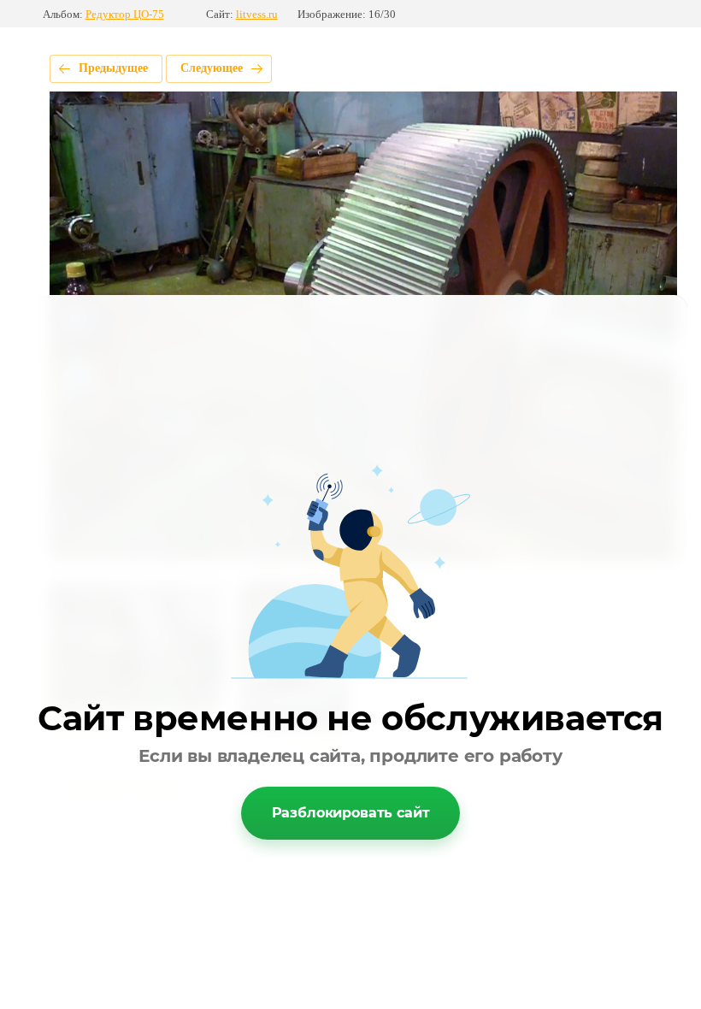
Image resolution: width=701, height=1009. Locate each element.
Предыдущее (113, 68)
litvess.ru (257, 14)
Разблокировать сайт (351, 813)
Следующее (211, 68)
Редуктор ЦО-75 (124, 14)
